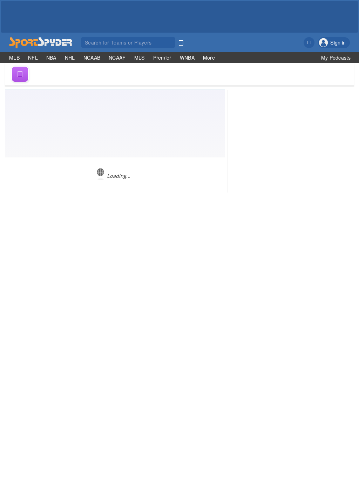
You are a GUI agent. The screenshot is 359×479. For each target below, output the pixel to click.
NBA (51, 57)
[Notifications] (309, 42)
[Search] (181, 41)
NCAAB (92, 57)
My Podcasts (336, 57)
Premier (162, 57)
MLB (14, 57)
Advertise (322, 225)
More (209, 57)
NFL (33, 57)
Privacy (342, 225)
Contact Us (297, 225)
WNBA (187, 57)
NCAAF (117, 57)
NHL (70, 57)
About (277, 225)
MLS (139, 57)
